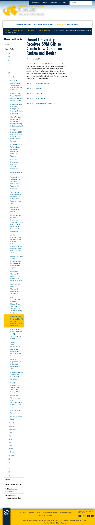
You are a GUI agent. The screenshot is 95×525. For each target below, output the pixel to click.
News (7, 44)
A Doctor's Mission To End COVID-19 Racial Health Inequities (16, 376)
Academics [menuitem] (19, 24)
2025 (8, 57)
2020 (39, 30)
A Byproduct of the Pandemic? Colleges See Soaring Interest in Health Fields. (16, 108)
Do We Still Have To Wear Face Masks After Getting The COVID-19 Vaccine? (16, 150)
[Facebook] (80, 517)
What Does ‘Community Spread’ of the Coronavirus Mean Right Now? (16, 276)
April (10, 445)
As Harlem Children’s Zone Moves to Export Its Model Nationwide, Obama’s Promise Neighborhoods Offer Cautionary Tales (16, 244)
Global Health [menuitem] (42, 24)
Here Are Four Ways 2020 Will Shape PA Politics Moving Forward (16, 97)
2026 (8, 53)
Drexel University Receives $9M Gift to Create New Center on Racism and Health (16, 321)
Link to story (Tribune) (34, 93)
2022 (8, 66)
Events (7, 480)
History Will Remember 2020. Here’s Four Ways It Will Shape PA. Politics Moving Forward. (16, 135)
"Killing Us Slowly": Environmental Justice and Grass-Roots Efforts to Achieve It (16, 349)
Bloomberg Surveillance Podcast (14, 209)
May (10, 442)
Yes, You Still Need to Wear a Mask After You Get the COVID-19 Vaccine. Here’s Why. (16, 197)
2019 (8, 459)
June (10, 439)
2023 (8, 63)
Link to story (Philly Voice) (35, 98)
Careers (38, 512)
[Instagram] (84, 517)
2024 (8, 60)
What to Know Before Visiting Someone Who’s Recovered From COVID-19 (16, 85)
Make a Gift (53, 2)
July (10, 436)
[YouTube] (88, 517)
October (11, 426)
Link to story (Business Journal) (37, 83)
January (11, 455)
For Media (31, 512)
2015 (8, 475)
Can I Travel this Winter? (15, 412)
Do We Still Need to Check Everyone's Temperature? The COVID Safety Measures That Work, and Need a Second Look (16, 223)
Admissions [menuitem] (27, 24)
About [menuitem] (76, 24)
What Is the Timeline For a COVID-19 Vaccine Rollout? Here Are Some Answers (16, 401)
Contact (63, 2)
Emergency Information (45, 515)
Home (7, 30)
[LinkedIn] (92, 517)
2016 (8, 472)
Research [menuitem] (51, 24)
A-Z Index (23, 512)
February (12, 452)
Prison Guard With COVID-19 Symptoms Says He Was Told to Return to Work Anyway (16, 262)
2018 (8, 462)
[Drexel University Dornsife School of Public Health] (23, 14)
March (11, 449)
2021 (8, 70)
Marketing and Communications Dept (13, 497)
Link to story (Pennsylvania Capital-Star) (40, 103)
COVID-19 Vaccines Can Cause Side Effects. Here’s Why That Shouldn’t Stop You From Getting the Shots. (16, 305)
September (12, 429)
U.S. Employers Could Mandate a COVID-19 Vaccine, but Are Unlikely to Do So (16, 334)
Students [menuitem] (70, 24)
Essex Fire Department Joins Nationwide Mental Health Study (16, 364)
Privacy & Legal (47, 512)
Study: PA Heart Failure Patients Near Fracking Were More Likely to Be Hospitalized (16, 121)
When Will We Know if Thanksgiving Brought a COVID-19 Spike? (16, 289)
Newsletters (35, 2)
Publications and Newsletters (11, 490)
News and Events (18, 30)
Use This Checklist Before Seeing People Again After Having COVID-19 (16, 387)
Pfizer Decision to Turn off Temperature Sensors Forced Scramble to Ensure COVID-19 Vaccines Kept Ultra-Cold (16, 180)
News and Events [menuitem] (60, 24)
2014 (8, 469)
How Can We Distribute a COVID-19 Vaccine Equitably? (14, 164)
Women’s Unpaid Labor (16, 418)
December (47, 30)
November (12, 423)
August (11, 433)
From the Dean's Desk (13, 484)
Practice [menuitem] (34, 24)
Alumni (45, 2)
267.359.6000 (47, 523)
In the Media (30, 30)
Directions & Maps (65, 512)
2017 (8, 465)
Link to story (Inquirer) (34, 88)
